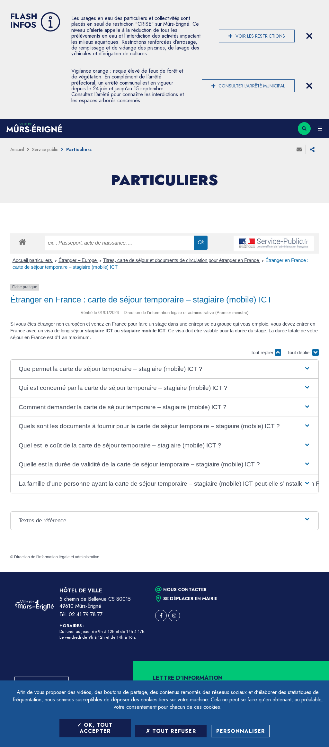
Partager (312, 149)
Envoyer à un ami (299, 149)
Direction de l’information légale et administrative (56, 557)
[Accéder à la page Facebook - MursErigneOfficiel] (161, 615)
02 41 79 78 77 (85, 614)
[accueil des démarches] (22, 242)
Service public (45, 149)
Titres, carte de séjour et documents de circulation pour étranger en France (181, 260)
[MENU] (320, 128)
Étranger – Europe (78, 260)
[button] (165, 369)
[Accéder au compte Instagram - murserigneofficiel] (174, 615)
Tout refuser (173, 731)
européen (75, 324)
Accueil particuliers (33, 260)
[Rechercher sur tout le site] (304, 128)
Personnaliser (240, 731)
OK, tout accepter (96, 728)
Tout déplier (299, 352)
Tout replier (263, 352)
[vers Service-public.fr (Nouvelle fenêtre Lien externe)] (274, 243)
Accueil (17, 149)
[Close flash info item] (309, 36)
